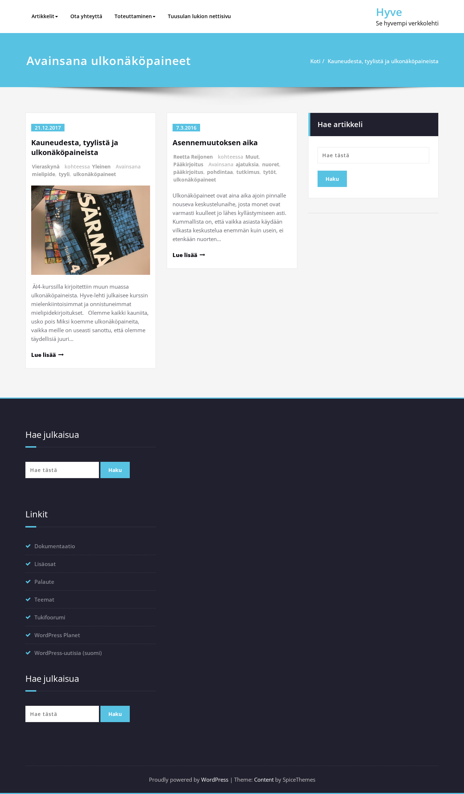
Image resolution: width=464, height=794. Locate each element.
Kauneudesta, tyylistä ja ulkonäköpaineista (383, 61)
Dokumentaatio (54, 546)
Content (264, 779)
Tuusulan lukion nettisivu (199, 16)
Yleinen (101, 166)
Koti (315, 61)
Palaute (44, 581)
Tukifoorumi (49, 617)
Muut (252, 156)
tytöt (269, 171)
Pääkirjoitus (188, 164)
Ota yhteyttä (86, 16)
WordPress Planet (57, 635)
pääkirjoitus (188, 171)
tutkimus (248, 171)
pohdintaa (220, 171)
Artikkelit (43, 16)
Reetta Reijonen (193, 156)
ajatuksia (247, 164)
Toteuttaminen (133, 16)
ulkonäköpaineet (94, 174)
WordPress (214, 779)
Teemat (44, 599)
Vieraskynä (45, 166)
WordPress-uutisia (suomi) (68, 652)
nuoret (270, 164)
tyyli (64, 174)
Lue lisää (43, 354)
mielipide (43, 174)
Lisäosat (45, 563)
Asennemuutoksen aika (215, 142)
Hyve (389, 11)
